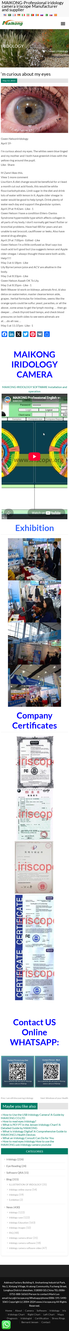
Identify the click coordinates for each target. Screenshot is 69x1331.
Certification (42, 1318)
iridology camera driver (20, 1238)
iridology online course (20, 1189)
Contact (45, 1322)
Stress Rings (58, 1318)
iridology (62, 51)
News (51, 51)
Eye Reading (13, 1166)
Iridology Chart (16, 1314)
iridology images (17, 1227)
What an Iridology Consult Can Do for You (28, 1138)
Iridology (54, 1310)
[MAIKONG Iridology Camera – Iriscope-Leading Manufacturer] (13, 25)
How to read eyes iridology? (19, 1121)
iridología (13, 1194)
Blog (9, 1179)
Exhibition (14, 1199)
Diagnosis (12, 1318)
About (18, 1310)
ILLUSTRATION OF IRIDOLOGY (25, 1184)
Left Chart (48, 1314)
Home (8, 1310)
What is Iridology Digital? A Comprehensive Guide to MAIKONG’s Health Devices (34, 1133)
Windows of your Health (54, 1098)
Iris (64, 1310)
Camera (29, 1310)
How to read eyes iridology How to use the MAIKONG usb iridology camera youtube (27, 1143)
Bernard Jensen (29, 1322)
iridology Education (18, 1222)
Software (42, 1310)
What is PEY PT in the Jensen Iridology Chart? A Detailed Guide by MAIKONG (31, 1126)
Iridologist (26, 1318)
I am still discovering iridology (17, 1098)
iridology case (16, 1217)
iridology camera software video (25, 1248)
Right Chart (34, 1314)
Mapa (61, 1314)
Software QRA (14, 1172)
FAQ (11, 1232)
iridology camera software (22, 1243)
